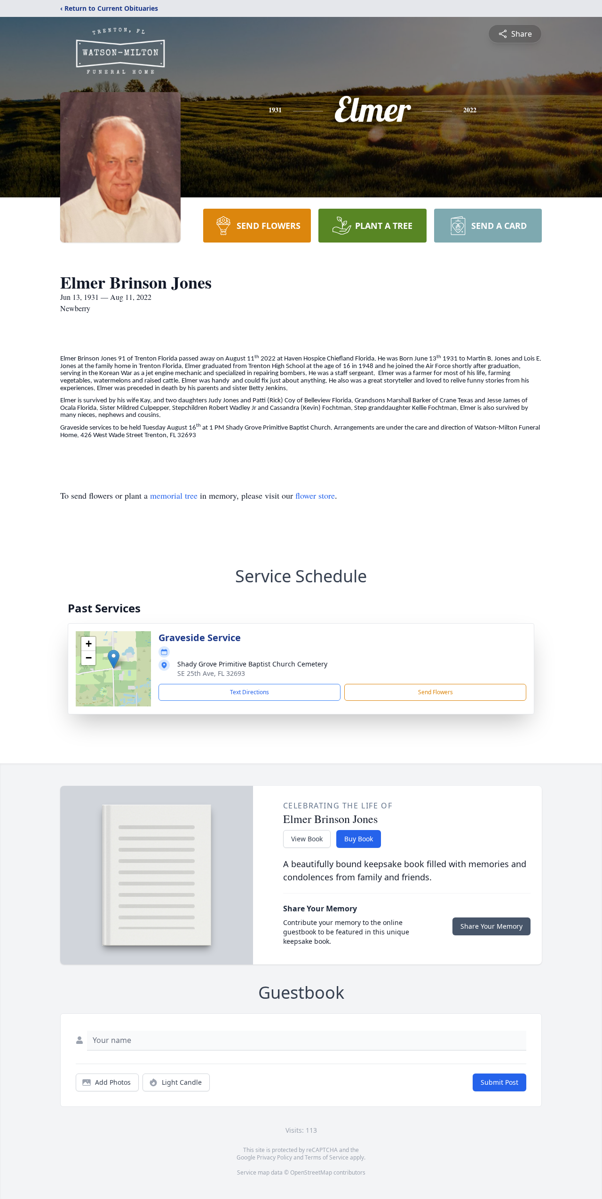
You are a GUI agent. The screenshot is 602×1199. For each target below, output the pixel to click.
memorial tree (174, 495)
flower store (315, 495)
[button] (113, 659)
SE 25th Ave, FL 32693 (211, 673)
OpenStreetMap (311, 1172)
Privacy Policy (274, 1157)
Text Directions (249, 692)
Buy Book (358, 838)
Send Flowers (435, 692)
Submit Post (499, 1082)
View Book (307, 838)
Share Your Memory (491, 926)
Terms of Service (327, 1157)
